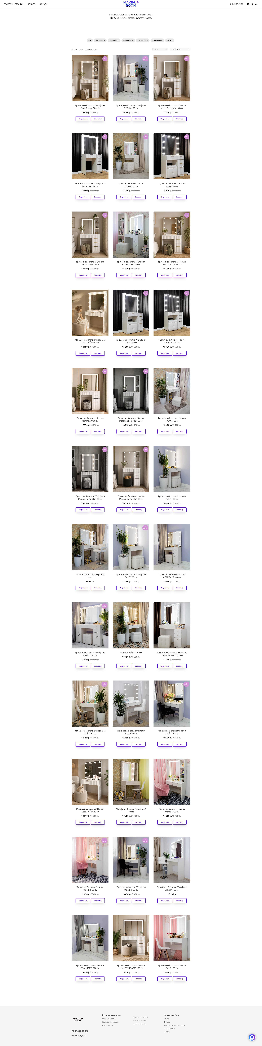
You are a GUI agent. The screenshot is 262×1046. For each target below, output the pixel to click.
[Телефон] (76, 1031)
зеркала (31, 4)
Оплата (166, 1019)
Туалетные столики (139, 1024)
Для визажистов (157, 40)
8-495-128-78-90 (236, 4)
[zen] (86, 1031)
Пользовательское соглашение (174, 1025)
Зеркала (169, 40)
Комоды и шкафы (108, 1025)
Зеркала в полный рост (110, 1022)
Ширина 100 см (128, 40)
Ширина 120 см (143, 40)
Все (90, 40)
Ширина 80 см (114, 40)
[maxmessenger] (248, 4)
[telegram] (252, 4)
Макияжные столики (140, 1021)
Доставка (167, 1022)
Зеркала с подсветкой (140, 1017)
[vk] (256, 4)
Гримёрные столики (13, 4)
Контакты (167, 1032)
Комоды (43, 4)
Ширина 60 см (100, 40)
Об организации (169, 1028)
